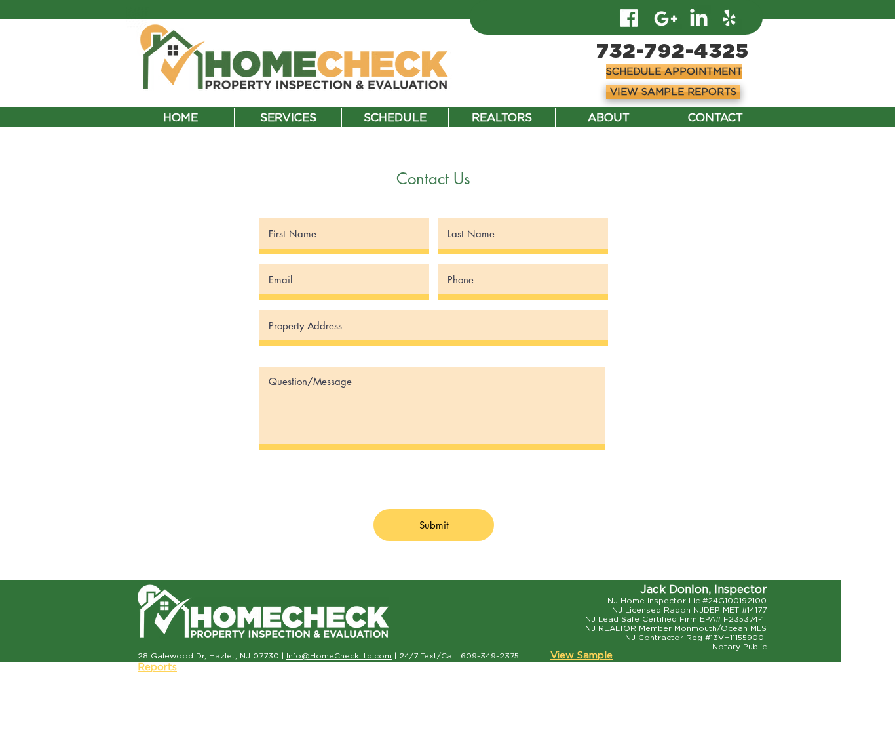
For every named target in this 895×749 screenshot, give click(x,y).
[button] (673, 71)
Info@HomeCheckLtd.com (339, 656)
